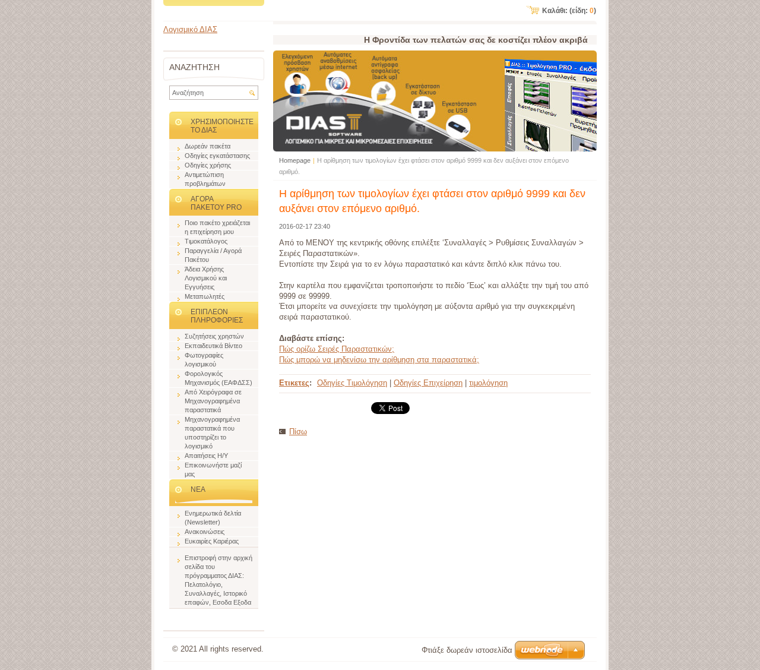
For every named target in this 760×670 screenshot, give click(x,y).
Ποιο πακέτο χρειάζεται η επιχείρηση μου (217, 227)
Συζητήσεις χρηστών (214, 336)
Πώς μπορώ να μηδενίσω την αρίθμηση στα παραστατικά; (379, 359)
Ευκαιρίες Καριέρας (212, 541)
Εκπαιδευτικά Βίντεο (213, 345)
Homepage (295, 160)
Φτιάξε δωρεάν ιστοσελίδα (467, 650)
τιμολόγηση (488, 382)
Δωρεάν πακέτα (207, 146)
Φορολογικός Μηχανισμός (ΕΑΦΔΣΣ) (218, 378)
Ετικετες (294, 382)
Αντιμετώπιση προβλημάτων (205, 179)
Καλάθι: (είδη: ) (569, 11)
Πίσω (298, 431)
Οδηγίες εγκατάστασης (217, 155)
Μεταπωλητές (204, 296)
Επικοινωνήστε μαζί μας (213, 470)
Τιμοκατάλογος (206, 241)
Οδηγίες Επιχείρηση (428, 382)
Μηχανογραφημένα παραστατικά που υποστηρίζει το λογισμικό (212, 433)
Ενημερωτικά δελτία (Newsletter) (213, 518)
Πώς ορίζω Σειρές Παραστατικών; (336, 349)
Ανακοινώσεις (204, 531)
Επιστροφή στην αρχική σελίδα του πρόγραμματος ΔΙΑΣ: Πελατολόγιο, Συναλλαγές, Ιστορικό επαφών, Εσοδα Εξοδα (218, 580)
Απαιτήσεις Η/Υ (206, 455)
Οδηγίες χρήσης (208, 165)
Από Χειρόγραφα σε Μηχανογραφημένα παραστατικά (213, 400)
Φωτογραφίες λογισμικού (204, 360)
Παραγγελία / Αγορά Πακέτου (213, 255)
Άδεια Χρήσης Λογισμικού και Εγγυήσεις (206, 278)
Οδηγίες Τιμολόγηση (352, 382)
